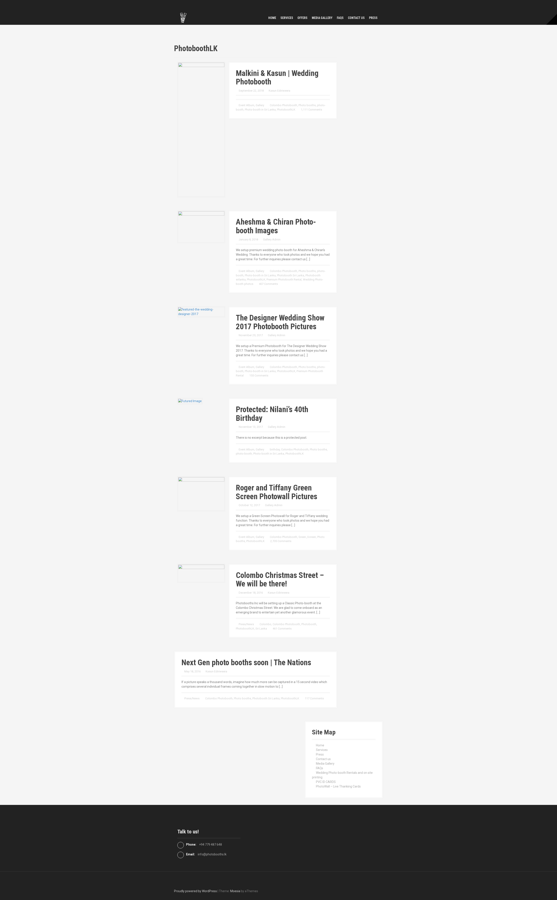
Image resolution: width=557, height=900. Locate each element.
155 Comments (258, 375)
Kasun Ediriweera (279, 90)
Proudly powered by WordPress (195, 891)
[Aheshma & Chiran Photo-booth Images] (201, 226)
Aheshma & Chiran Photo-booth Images (276, 226)
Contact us (356, 18)
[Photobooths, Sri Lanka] (182, 17)
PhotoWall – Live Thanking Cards (338, 786)
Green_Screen (307, 537)
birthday (275, 449)
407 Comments (268, 283)
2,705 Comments (280, 541)
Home (272, 18)
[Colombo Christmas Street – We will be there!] (201, 573)
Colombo (265, 624)
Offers (302, 18)
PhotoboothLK (286, 109)
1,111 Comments (311, 109)
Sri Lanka (261, 628)
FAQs (340, 18)
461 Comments (282, 628)
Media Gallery (322, 18)
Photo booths (307, 105)
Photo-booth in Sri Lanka (260, 109)
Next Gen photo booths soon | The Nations (246, 662)
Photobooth (308, 624)
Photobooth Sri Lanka (290, 275)
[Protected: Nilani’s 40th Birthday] (190, 401)
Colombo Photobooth (283, 105)
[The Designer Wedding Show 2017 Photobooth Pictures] (201, 311)
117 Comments (314, 698)
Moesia (235, 891)
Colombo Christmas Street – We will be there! (280, 580)
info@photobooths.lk (212, 854)
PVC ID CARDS (326, 782)
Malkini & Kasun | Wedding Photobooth (277, 78)
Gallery (260, 105)
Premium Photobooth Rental (284, 279)
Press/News (246, 624)
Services (286, 18)
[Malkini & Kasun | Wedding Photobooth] (201, 129)
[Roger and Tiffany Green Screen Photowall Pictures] (201, 493)
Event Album (246, 105)
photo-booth (244, 453)
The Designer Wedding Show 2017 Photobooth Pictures (280, 322)
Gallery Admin (271, 239)
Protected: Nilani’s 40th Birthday (272, 414)
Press (373, 18)
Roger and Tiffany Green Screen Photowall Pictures (276, 492)
